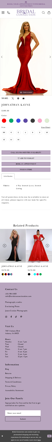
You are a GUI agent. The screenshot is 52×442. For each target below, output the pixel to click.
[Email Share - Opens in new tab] (23, 98)
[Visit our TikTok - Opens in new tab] (16, 317)
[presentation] (13, 246)
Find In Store (26, 170)
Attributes (8, 176)
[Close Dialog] (2, 436)
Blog (7, 369)
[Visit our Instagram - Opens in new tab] (6, 317)
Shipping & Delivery (13, 378)
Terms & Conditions (13, 382)
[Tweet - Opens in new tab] (13, 98)
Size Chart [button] (45, 127)
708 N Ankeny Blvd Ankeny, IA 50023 (12, 332)
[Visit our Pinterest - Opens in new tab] (21, 317)
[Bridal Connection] (26, 12)
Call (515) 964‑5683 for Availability (26, 153)
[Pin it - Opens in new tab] (18, 98)
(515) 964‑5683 (11, 294)
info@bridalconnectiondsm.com (18, 296)
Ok (49, 436)
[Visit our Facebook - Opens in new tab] (11, 317)
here (39, 440)
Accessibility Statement (14, 390)
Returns (8, 373)
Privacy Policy (10, 386)
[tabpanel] (26, 56)
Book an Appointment (26, 164)
